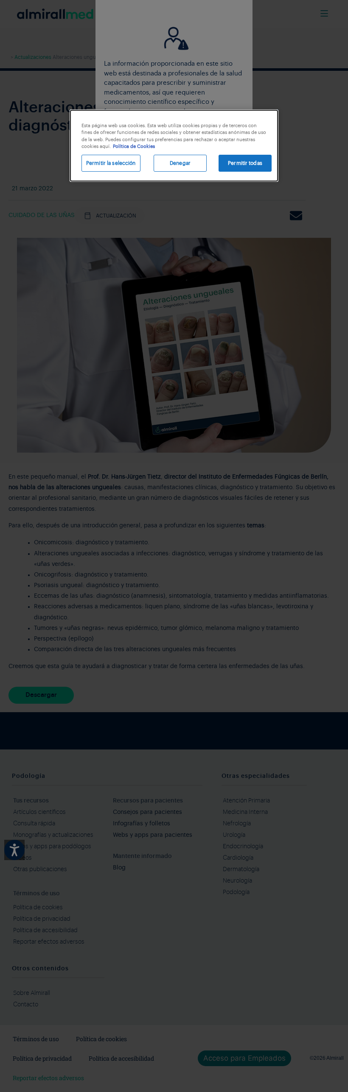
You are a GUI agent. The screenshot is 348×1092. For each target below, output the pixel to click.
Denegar (180, 163)
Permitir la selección (111, 163)
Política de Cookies (134, 146)
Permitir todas (245, 163)
